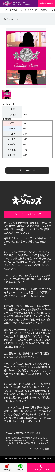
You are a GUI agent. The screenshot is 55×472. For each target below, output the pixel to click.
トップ (4, 10)
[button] (51, 58)
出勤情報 (14, 10)
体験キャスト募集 (46, 3)
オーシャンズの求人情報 (39, 449)
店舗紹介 (44, 10)
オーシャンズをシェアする (29, 214)
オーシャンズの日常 (29, 10)
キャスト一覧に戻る (27, 170)
